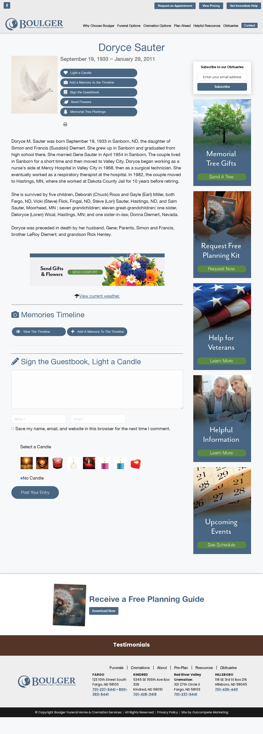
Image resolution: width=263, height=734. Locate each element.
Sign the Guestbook (84, 92)
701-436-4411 (226, 689)
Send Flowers (80, 102)
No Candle (33, 478)
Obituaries (230, 26)
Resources (204, 668)
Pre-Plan (181, 668)
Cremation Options (157, 26)
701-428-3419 (145, 694)
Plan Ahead (182, 26)
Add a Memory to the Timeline (92, 82)
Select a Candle (35, 446)
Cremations (140, 668)
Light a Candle (80, 73)
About (162, 668)
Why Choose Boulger (98, 26)
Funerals (117, 668)
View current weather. (99, 295)
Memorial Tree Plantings (87, 112)
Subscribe (222, 87)
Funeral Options (129, 26)
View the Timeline (36, 332)
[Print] (65, 124)
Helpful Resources (206, 26)
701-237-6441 (104, 689)
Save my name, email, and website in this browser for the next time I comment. (92, 428)
